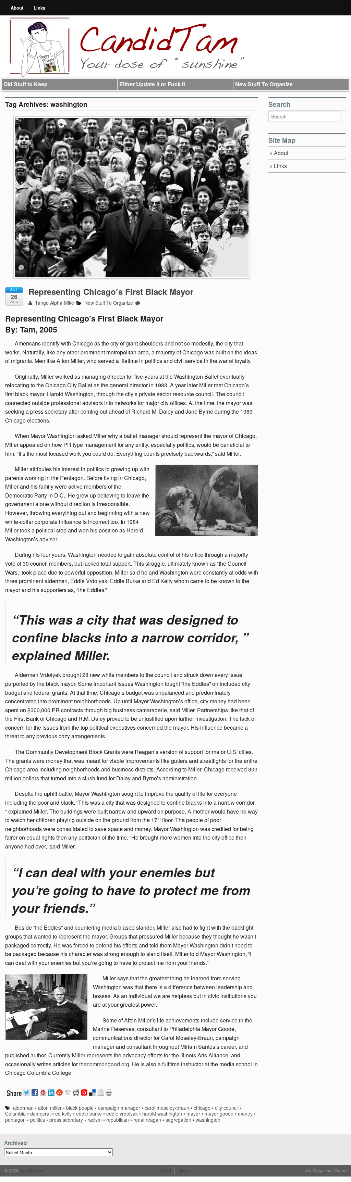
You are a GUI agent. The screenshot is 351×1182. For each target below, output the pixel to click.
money (245, 1113)
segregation (178, 1119)
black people (80, 1107)
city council (227, 1107)
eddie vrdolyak (122, 1113)
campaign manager (119, 1107)
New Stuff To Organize (264, 84)
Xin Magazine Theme (326, 1170)
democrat (40, 1113)
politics (37, 1119)
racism (94, 1119)
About (17, 7)
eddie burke (89, 1113)
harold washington (162, 1113)
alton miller (50, 1107)
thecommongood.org (104, 1064)
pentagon (15, 1119)
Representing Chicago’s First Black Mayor (110, 291)
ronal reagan (147, 1119)
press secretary (66, 1119)
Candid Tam (31, 1170)
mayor (193, 1113)
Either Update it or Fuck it (152, 84)
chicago (202, 1107)
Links (39, 7)
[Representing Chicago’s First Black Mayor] (131, 197)
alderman (23, 1107)
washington (208, 1119)
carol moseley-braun (167, 1107)
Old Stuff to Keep (25, 84)
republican (117, 1119)
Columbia (15, 1113)
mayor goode (219, 1113)
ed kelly (63, 1113)
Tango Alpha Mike (54, 302)
